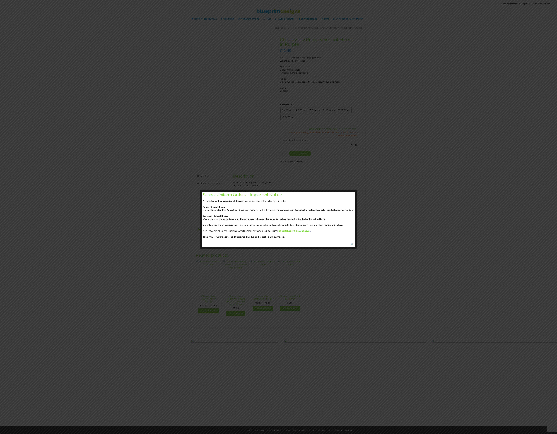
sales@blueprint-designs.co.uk (294, 231)
